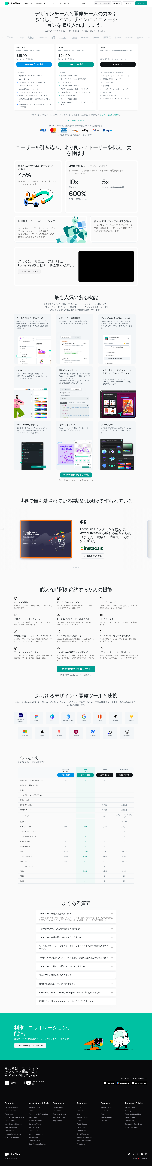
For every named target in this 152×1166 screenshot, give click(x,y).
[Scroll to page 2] (76, 567)
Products (27, 3)
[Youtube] (142, 1154)
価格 (83, 3)
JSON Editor (33, 1137)
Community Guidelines (133, 1124)
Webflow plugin (34, 1107)
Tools (52, 3)
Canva (31, 1111)
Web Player (33, 1117)
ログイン (128, 3)
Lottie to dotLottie (36, 1134)
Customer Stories (59, 1114)
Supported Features (84, 1137)
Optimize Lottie (35, 1141)
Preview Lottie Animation (38, 1114)
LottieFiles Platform (12, 1107)
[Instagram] (133, 1154)
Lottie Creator (10, 1111)
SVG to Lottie (34, 1127)
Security (128, 1111)
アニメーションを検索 (104, 3)
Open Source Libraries (37, 1144)
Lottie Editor (9, 1121)
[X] (137, 1154)
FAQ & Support (82, 1124)
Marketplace (9, 1131)
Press (103, 1114)
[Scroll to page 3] (78, 567)
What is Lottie (82, 1117)
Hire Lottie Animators (13, 1134)
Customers (63, 3)
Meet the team (106, 1117)
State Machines (83, 1134)
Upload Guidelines (131, 1127)
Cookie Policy (130, 1121)
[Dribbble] (146, 1154)
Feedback (104, 1111)
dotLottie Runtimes (84, 1141)
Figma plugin (9, 1114)
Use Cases (57, 1111)
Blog (78, 1114)
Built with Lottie (59, 1117)
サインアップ (141, 3)
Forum (79, 1121)
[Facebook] (129, 1154)
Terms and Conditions (133, 1114)
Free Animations (11, 1127)
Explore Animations (12, 1137)
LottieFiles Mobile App (13, 1124)
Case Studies (58, 1107)
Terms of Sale (130, 1117)
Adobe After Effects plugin (15, 1117)
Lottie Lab (81, 1127)
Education (81, 1111)
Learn (75, 3)
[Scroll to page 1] (73, 567)
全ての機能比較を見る (76, 120)
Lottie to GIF (33, 1131)
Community (81, 1131)
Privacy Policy (130, 1107)
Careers (104, 1121)
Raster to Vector (35, 1124)
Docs (79, 1107)
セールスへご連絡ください (109, 115)
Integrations (40, 3)
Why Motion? (58, 1121)
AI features (81, 1144)
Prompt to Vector (35, 1121)
